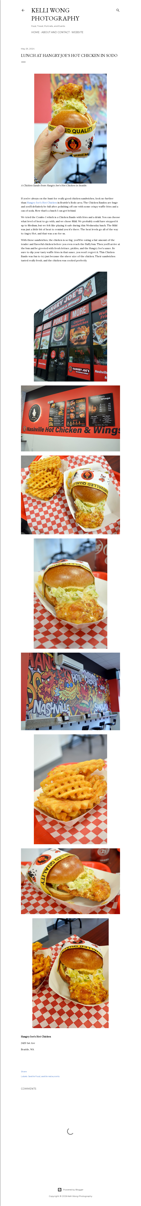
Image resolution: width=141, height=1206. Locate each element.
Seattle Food (34, 1076)
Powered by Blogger (73, 1189)
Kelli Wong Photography (55, 14)
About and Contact (55, 32)
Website (77, 32)
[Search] (118, 9)
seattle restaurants (50, 1076)
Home (35, 32)
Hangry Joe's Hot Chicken (42, 202)
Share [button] (24, 1071)
